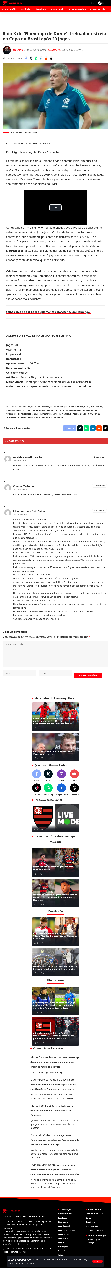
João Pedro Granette (45, 152)
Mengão (42, 410)
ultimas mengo (56, 417)
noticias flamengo (73, 410)
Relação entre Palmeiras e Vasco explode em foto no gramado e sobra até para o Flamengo (54, 1140)
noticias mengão (90, 410)
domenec (95, 407)
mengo (50, 410)
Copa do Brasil (41, 165)
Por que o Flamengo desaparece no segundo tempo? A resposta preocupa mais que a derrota (54, 1062)
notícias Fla (59, 410)
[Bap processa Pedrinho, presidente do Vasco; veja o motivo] (55, 747)
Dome (86, 407)
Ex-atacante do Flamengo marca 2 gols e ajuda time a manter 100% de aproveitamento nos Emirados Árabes (53, 721)
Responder (100, 457)
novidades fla (26, 414)
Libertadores (14, 250)
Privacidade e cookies (19, 1259)
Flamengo (10, 410)
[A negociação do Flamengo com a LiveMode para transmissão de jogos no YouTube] (55, 818)
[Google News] (61, 789)
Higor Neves (17, 50)
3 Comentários (54, 50)
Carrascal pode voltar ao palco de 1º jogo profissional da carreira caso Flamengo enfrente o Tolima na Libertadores (54, 1005)
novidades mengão (61, 414)
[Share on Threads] (51, 58)
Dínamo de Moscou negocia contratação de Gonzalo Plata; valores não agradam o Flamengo (55, 897)
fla (101, 407)
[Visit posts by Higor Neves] (7, 50)
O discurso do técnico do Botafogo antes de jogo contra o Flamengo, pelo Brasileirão (55, 967)
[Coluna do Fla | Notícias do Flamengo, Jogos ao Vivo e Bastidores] (12, 3)
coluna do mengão (58, 407)
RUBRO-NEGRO (93, 414)
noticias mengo (13, 414)
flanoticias (20, 410)
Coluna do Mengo (75, 407)
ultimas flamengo (25, 417)
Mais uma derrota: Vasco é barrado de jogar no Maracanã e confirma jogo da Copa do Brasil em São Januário (55, 1170)
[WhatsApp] (48, 789)
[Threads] (74, 789)
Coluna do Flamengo (40, 407)
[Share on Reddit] (46, 58)
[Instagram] (61, 775)
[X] (48, 775)
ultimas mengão (41, 417)
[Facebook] (37, 775)
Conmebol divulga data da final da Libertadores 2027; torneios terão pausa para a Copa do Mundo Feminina (53, 1036)
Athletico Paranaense (85, 165)
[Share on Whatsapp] (36, 58)
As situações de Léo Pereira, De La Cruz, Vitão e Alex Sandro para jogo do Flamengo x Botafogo (55, 936)
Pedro (30, 280)
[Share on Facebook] (26, 58)
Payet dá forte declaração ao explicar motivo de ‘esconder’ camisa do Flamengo (52, 1110)
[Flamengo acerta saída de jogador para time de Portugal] (55, 862)
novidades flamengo (42, 414)
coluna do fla (24, 407)
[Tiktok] (37, 789)
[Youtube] (74, 775)
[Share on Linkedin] (41, 58)
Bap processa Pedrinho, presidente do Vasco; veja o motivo (52, 752)
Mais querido (32, 410)
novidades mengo (78, 414)
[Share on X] (31, 58)
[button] (97, 1261)
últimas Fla (11, 417)
